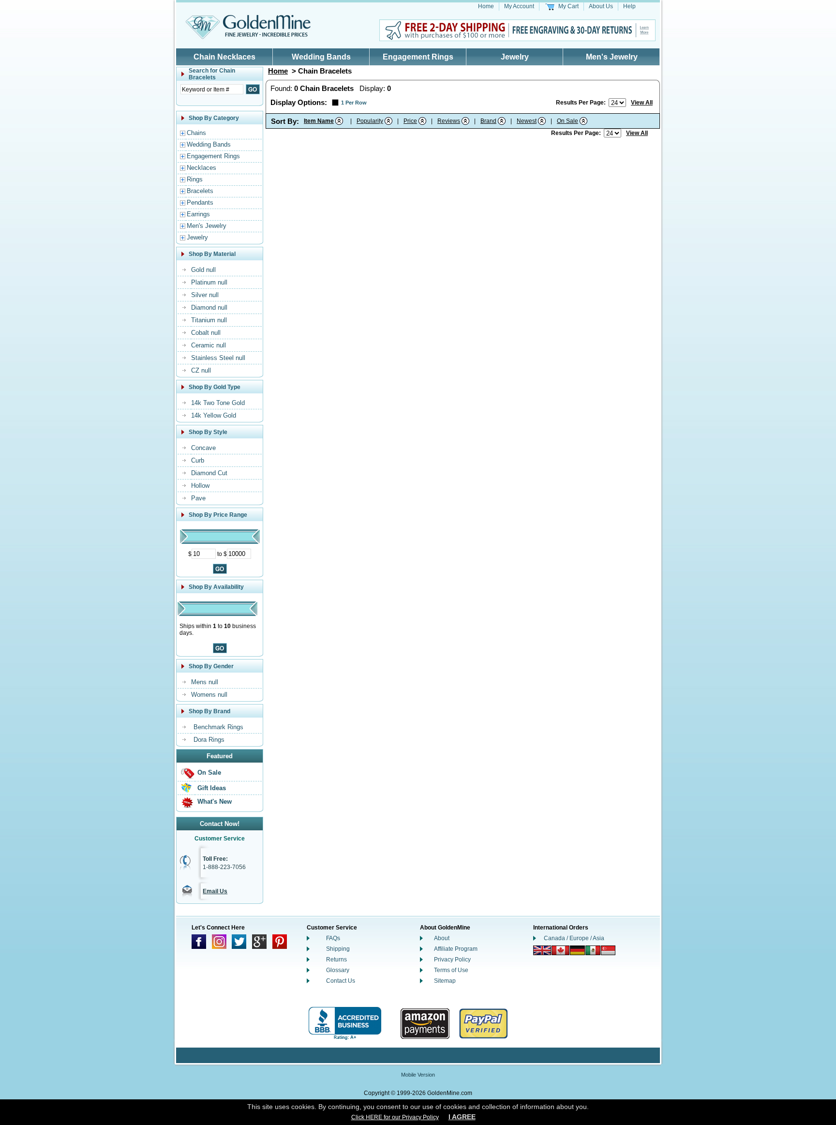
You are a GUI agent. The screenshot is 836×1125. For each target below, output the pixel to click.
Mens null (204, 682)
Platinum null (209, 282)
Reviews (448, 121)
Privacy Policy (452, 959)
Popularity (370, 121)
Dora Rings (209, 739)
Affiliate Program (456, 948)
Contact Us (340, 980)
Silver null (205, 295)
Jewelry (515, 57)
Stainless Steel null (218, 357)
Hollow (200, 485)
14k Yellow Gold (213, 415)
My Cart (568, 6)
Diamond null (209, 307)
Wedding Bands (321, 57)
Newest (527, 121)
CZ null (201, 370)
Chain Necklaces (224, 57)
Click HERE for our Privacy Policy (395, 1117)
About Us (601, 6)
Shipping (338, 948)
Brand (488, 121)
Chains (196, 132)
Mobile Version (418, 1075)
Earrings (198, 214)
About (441, 938)
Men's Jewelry (612, 57)
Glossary (337, 970)
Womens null (209, 694)
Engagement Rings (418, 57)
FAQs (333, 938)
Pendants (200, 202)
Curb (197, 460)
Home (486, 6)
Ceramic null (208, 345)
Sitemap (445, 980)
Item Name (319, 121)
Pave (198, 498)
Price (410, 121)
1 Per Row (354, 102)
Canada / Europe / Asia (574, 938)
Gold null (203, 269)
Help (629, 6)
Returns (336, 959)
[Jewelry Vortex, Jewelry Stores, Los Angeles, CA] (345, 1023)
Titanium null (209, 320)
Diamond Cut (209, 473)
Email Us (215, 891)
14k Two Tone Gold (218, 402)
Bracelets (200, 191)
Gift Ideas (211, 788)
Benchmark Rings (218, 727)
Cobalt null (206, 332)
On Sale (209, 772)
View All (642, 102)
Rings (195, 179)
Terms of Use (451, 970)
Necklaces (201, 167)
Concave (203, 447)
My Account (519, 6)
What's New (214, 801)
